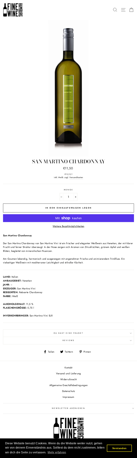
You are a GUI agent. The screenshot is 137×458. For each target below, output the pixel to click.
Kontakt (68, 367)
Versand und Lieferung (68, 373)
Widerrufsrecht (68, 379)
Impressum (68, 397)
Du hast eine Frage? (68, 333)
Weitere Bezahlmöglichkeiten (68, 226)
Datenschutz (68, 391)
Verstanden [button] (119, 448)
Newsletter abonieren (68, 408)
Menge (68, 189)
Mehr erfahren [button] (57, 452)
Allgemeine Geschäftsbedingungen (68, 385)
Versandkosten (76, 177)
